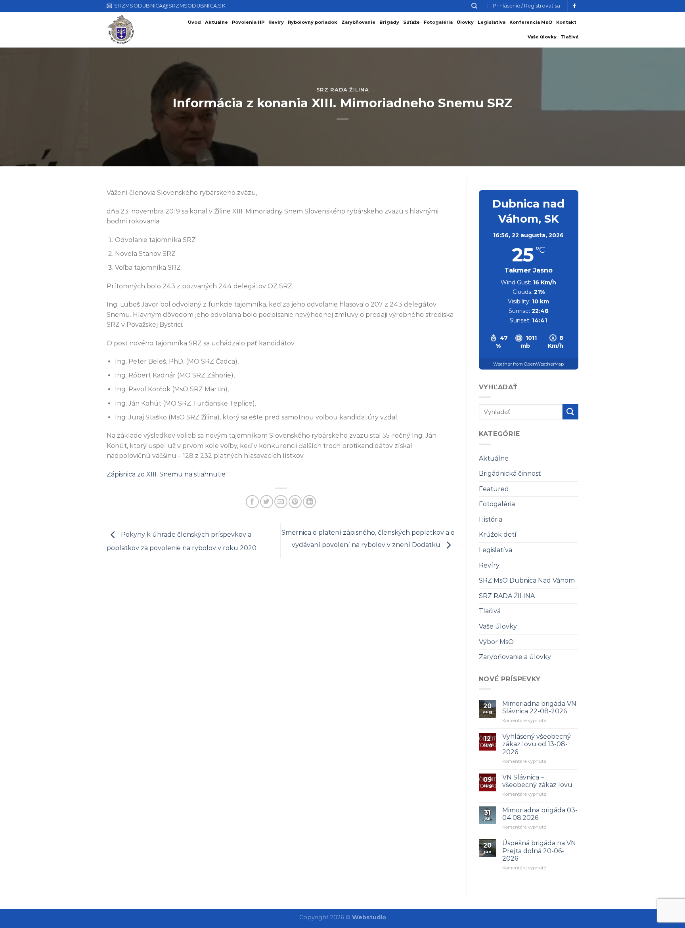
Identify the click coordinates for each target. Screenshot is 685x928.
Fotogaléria (438, 22)
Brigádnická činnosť (510, 473)
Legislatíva (491, 22)
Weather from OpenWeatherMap (528, 364)
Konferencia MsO (530, 22)
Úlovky (465, 22)
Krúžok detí (498, 534)
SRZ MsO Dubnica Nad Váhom (527, 580)
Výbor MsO (496, 642)
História (490, 519)
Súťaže (411, 22)
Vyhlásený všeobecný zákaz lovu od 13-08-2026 (536, 744)
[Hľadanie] (474, 5)
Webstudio (369, 917)
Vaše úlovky (542, 37)
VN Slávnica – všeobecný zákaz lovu (537, 781)
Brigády (389, 22)
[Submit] (570, 411)
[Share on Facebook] (252, 501)
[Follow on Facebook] (574, 6)
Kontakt (566, 22)
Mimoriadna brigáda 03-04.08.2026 (540, 813)
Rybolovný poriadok (312, 22)
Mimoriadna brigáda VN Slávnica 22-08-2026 (539, 707)
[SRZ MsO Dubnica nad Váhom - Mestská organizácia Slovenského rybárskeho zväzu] (126, 30)
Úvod (194, 22)
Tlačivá (569, 37)
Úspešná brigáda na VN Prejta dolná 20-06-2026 (539, 850)
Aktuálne (216, 22)
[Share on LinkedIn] (309, 501)
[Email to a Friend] (280, 501)
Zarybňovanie (358, 22)
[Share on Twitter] (266, 501)
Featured (494, 489)
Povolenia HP (248, 22)
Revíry (276, 22)
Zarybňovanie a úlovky (515, 657)
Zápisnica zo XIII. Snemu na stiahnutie (166, 474)
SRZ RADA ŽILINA (342, 90)
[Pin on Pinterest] (295, 501)
